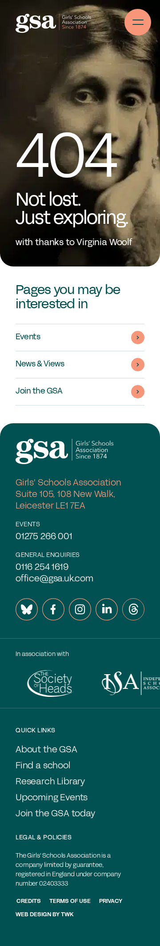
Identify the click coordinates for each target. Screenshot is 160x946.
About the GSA (46, 750)
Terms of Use (70, 901)
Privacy (110, 901)
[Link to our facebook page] (53, 609)
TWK (67, 915)
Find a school (43, 766)
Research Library (50, 782)
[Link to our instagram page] (80, 609)
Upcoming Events (52, 798)
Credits (28, 901)
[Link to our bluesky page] (27, 609)
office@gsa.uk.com (54, 579)
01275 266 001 (44, 537)
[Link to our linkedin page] (107, 609)
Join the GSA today (55, 814)
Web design (33, 915)
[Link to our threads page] (133, 609)
